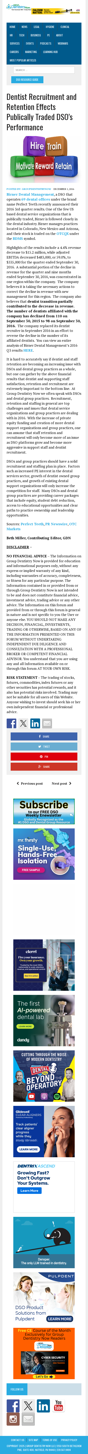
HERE (28, 350)
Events (30, 43)
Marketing (31, 52)
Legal (36, 27)
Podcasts (45, 43)
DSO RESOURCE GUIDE (27, 79)
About (59, 35)
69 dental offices (36, 199)
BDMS (18, 238)
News (24, 27)
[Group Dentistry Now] (19, 7)
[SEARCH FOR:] (44, 70)
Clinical (65, 27)
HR (11, 35)
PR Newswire (56, 524)
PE (48, 35)
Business (36, 35)
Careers (14, 52)
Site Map (33, 1440)
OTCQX (62, 233)
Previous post (32, 783)
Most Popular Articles (23, 60)
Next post (59, 783)
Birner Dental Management (30, 194)
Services (15, 43)
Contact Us (17, 1440)
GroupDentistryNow (36, 189)
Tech (21, 35)
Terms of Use (49, 1440)
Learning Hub (50, 52)
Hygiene (50, 27)
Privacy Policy (69, 1440)
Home (12, 27)
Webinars (63, 43)
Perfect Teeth (32, 524)
